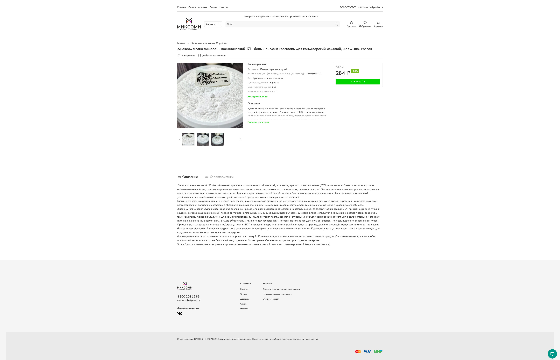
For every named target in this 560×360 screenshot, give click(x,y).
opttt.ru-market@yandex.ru (370, 7)
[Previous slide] (182, 95)
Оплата (192, 7)
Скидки (213, 7)
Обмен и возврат (271, 298)
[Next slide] (238, 95)
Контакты (181, 7)
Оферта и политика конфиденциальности (281, 289)
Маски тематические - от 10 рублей (209, 43)
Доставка (202, 7)
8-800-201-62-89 (348, 7)
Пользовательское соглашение (277, 293)
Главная (181, 43)
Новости (224, 7)
